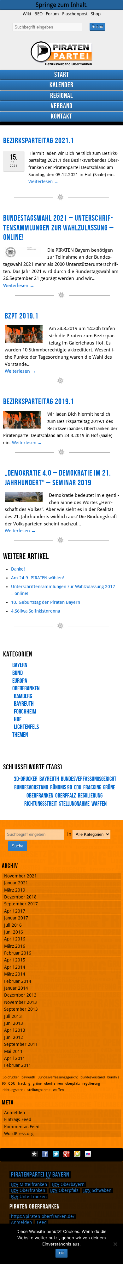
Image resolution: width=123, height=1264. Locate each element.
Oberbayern (68, 1184)
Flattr (77, 1154)
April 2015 (14, 959)
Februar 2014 (17, 981)
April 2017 (14, 911)
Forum (52, 13)
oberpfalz (65, 795)
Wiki (27, 13)
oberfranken (53, 1084)
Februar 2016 (17, 953)
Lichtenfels (26, 727)
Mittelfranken (29, 1184)
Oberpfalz (64, 1190)
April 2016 (14, 938)
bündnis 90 (61, 787)
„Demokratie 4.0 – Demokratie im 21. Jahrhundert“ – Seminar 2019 (58, 478)
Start (61, 75)
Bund (17, 673)
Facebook (45, 1154)
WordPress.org (18, 1133)
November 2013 (20, 1002)
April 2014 (14, 967)
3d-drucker (26, 779)
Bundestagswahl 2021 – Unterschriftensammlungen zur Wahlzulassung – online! (58, 227)
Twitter (56, 1154)
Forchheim (25, 711)
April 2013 (14, 1030)
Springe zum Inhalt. (62, 5)
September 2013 (21, 1009)
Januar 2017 (16, 917)
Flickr (88, 1154)
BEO (38, 13)
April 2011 (14, 1058)
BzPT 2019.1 (21, 316)
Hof (17, 719)
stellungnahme (74, 804)
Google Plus (67, 1154)
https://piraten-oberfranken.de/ (42, 1216)
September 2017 (21, 903)
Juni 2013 (13, 1023)
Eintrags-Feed (17, 1119)
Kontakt (61, 116)
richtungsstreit (14, 1090)
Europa (19, 681)
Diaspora (34, 1154)
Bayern (19, 665)
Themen (20, 735)
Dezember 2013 (20, 995)
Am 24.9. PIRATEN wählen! (37, 577)
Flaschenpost (75, 13)
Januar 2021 (16, 882)
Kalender (61, 85)
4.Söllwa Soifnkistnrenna (35, 611)
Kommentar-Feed (21, 1126)
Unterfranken (29, 1196)
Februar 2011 (17, 1065)
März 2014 (14, 974)
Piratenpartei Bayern (40, 1174)
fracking (92, 787)
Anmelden (14, 1112)
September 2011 (21, 1044)
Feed (42, 1222)
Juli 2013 (13, 1016)
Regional (61, 96)
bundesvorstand (92, 1077)
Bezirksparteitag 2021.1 (38, 141)
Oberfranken (26, 688)
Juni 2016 (13, 932)
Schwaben (97, 1190)
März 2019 (14, 890)
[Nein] (115, 1244)
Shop (96, 13)
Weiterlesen (43, 181)
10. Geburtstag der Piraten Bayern (45, 602)
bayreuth (49, 779)
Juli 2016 (13, 925)
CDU (77, 787)
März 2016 (14, 946)
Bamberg (23, 696)
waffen (99, 804)
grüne (109, 787)
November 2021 (20, 875)
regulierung (90, 795)
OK (61, 1253)
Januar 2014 (16, 988)
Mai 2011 (13, 1051)
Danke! (18, 568)
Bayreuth (24, 704)
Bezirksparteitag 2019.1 (38, 402)
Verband (62, 106)
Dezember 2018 (20, 896)
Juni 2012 (13, 1037)
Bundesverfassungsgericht (88, 779)
